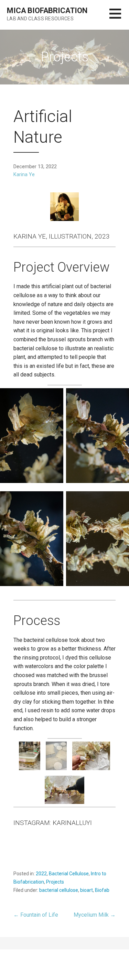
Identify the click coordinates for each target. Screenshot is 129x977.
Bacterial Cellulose (69, 873)
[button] (119, 17)
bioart (86, 890)
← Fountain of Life (35, 914)
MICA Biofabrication (47, 10)
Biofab (102, 890)
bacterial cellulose (58, 890)
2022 (41, 873)
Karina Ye (24, 175)
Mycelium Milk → (95, 914)
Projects (55, 882)
